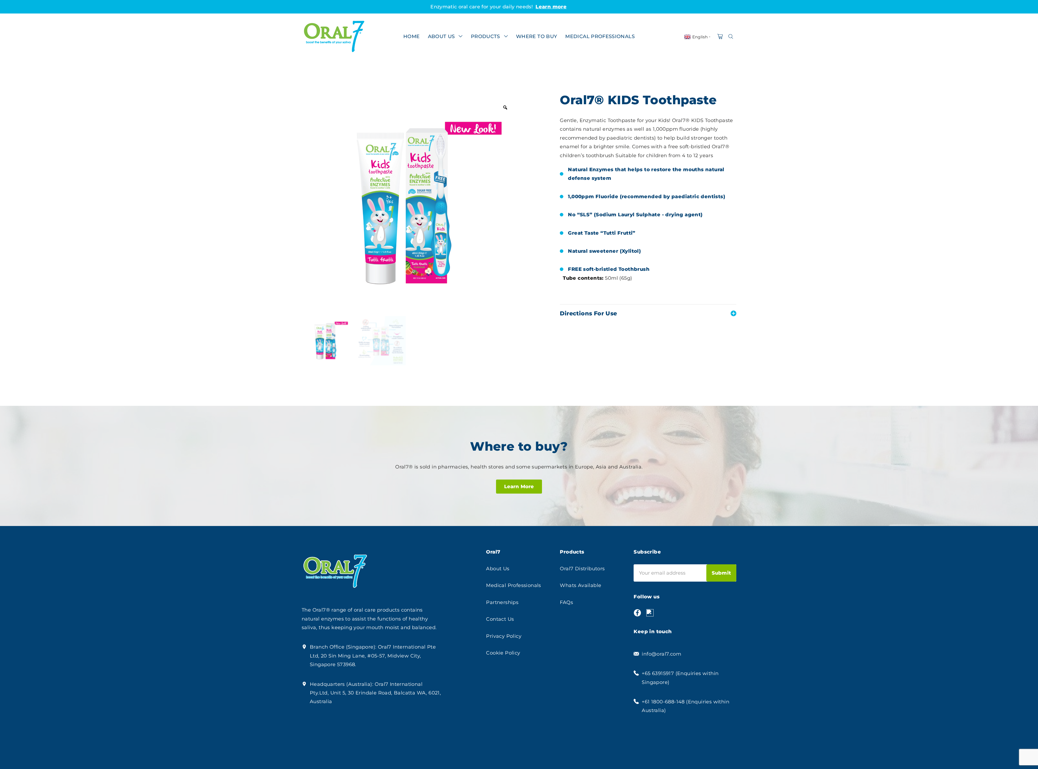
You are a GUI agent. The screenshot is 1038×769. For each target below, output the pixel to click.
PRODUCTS (485, 36)
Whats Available (580, 585)
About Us (497, 569)
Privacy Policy (503, 636)
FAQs (566, 602)
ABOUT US (441, 36)
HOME (411, 36)
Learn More (519, 487)
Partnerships (502, 602)
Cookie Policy (503, 653)
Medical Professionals (513, 585)
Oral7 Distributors (582, 569)
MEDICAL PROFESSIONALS (600, 36)
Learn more (586, 7)
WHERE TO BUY (536, 36)
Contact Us (500, 619)
